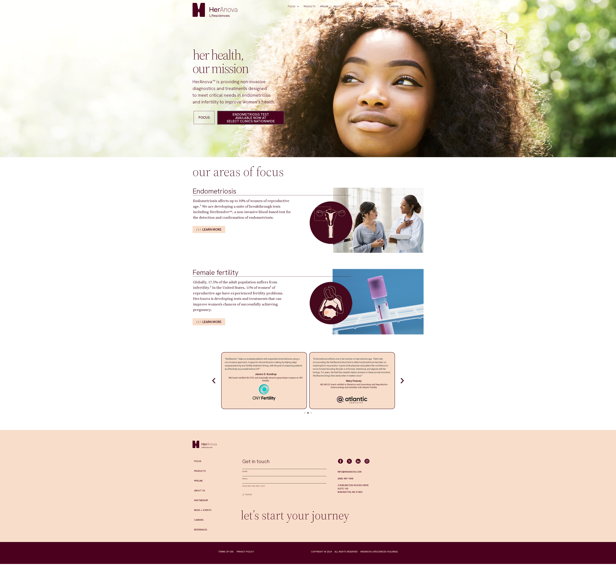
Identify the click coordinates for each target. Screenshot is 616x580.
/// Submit (247, 494)
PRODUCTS (309, 6)
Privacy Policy (245, 551)
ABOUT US (338, 6)
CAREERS (394, 6)
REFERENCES (200, 529)
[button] (304, 413)
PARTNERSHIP (356, 6)
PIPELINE (324, 6)
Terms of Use (226, 551)
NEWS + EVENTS (376, 6)
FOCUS (291, 6)
